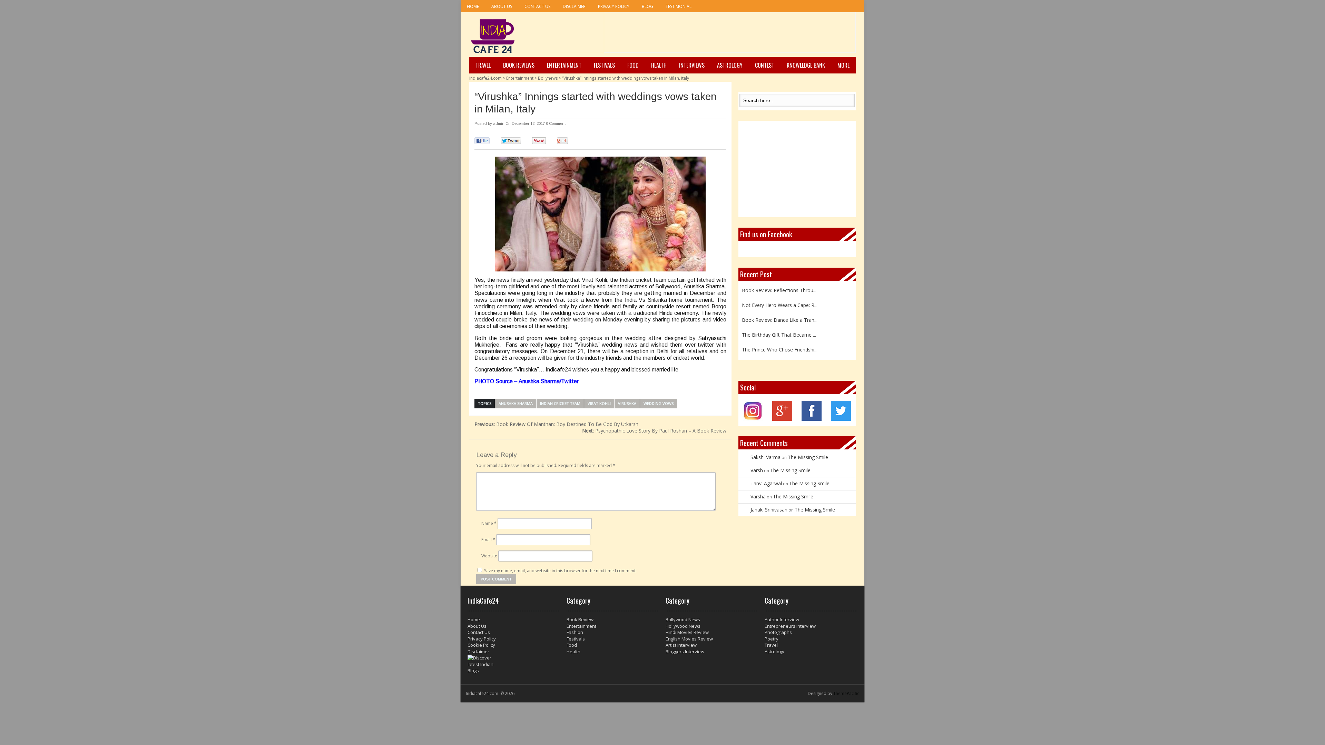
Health (659, 65)
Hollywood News (683, 626)
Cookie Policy (481, 645)
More (843, 65)
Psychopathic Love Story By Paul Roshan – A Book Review (654, 430)
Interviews (692, 65)
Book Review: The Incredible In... (778, 355)
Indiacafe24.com (485, 78)
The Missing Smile (808, 457)
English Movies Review (689, 639)
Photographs (778, 632)
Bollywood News (683, 619)
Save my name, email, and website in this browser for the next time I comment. (560, 571)
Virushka (627, 403)
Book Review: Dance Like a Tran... (779, 311)
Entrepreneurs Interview (790, 626)
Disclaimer (574, 6)
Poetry (771, 639)
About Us (501, 6)
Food (633, 65)
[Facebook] (812, 419)
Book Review (580, 619)
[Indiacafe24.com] (493, 36)
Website (489, 556)
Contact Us (537, 6)
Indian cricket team (560, 403)
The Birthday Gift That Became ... (779, 326)
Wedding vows (659, 403)
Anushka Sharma (516, 403)
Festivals (604, 65)
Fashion (575, 632)
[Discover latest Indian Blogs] (514, 664)
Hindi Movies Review (687, 632)
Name (489, 523)
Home (473, 6)
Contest (764, 65)
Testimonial (678, 6)
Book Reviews (518, 65)
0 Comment (556, 123)
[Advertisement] (729, 34)
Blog (647, 6)
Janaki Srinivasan (768, 509)
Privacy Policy (613, 6)
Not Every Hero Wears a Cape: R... (779, 296)
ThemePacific (846, 693)
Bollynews (548, 78)
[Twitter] (841, 419)
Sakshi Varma (765, 457)
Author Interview (782, 619)
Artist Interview (681, 645)
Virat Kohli (599, 403)
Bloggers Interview (685, 651)
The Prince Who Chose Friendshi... (779, 341)
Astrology (730, 65)
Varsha (758, 496)
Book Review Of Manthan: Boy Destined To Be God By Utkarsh (556, 424)
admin (498, 123)
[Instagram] (753, 419)
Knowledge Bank (806, 65)
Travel (483, 65)
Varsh (756, 470)
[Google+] (782, 419)
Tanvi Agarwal (766, 483)
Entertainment (564, 65)
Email (488, 540)
